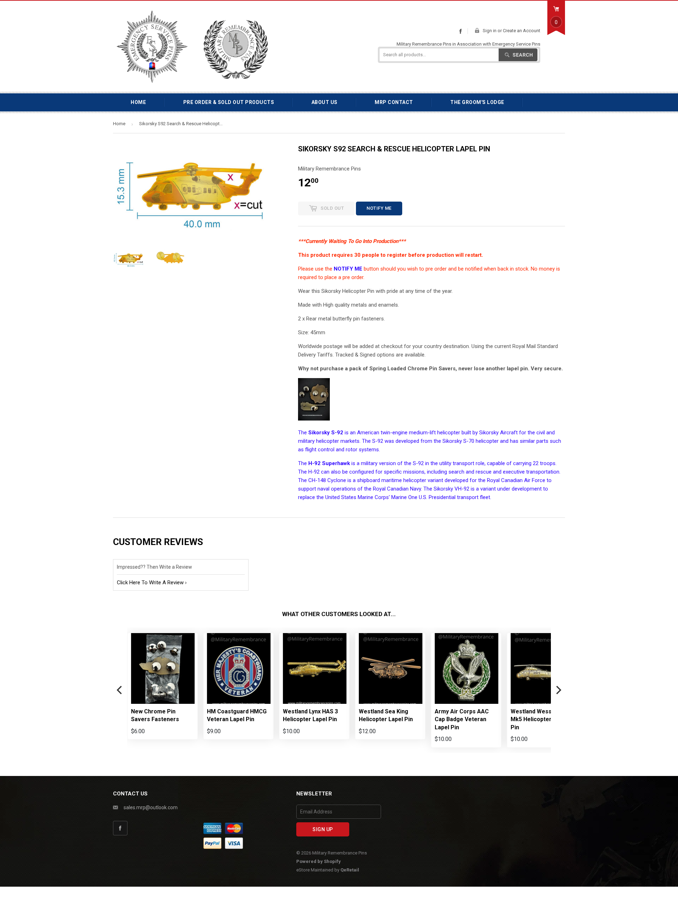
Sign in (489, 30)
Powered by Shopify (318, 861)
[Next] (558, 690)
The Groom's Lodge (477, 102)
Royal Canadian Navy (397, 489)
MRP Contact (394, 102)
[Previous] (120, 690)
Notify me (379, 208)
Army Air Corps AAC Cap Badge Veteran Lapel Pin (462, 719)
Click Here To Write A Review (150, 582)
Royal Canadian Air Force (516, 480)
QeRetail (349, 870)
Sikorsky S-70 (458, 441)
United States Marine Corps (357, 497)
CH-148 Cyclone (327, 480)
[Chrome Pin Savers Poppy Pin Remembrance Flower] (314, 419)
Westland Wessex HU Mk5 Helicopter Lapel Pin (539, 719)
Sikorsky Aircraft (498, 432)
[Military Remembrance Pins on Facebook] (460, 31)
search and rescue (470, 472)
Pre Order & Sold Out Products (228, 102)
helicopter (448, 432)
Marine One (404, 497)
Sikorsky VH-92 (451, 489)
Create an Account (521, 30)
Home (138, 102)
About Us (324, 102)
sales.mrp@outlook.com (151, 807)
